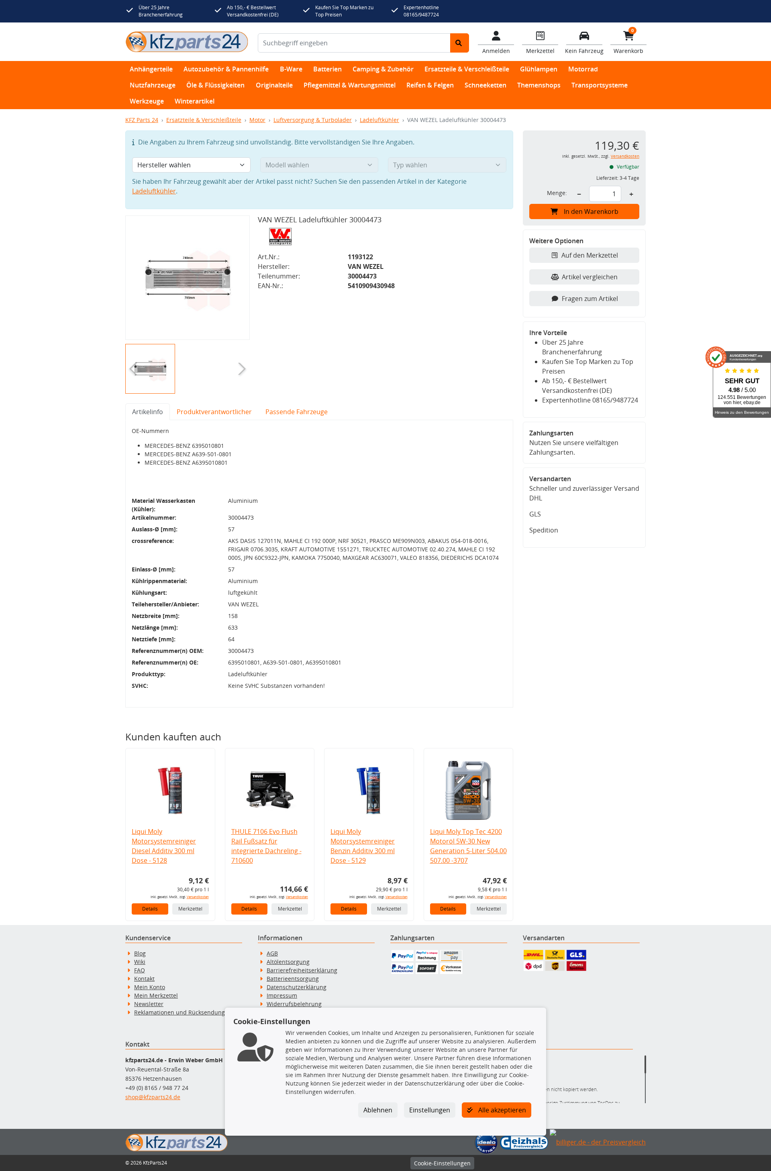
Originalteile (274, 85)
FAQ (139, 970)
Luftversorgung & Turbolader (312, 120)
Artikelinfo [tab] (147, 411)
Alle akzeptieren (501, 1110)
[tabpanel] (319, 564)
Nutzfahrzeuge (152, 85)
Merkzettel (190, 908)
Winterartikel (194, 101)
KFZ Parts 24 (141, 120)
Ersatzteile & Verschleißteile (466, 69)
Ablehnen (377, 1110)
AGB (272, 953)
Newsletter (148, 1004)
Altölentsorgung (288, 962)
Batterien (327, 69)
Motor (257, 120)
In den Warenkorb (591, 211)
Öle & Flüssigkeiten (215, 85)
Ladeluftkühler (379, 120)
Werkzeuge (147, 101)
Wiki (139, 962)
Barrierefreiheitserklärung (302, 970)
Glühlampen (538, 69)
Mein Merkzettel (156, 995)
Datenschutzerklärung (296, 987)
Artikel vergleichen (590, 276)
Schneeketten (485, 85)
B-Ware (291, 69)
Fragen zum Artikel (590, 298)
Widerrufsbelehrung (294, 1004)
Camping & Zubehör (383, 69)
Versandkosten (198, 897)
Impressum (282, 995)
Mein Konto (149, 987)
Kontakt (144, 978)
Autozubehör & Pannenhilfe (226, 69)
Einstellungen (429, 1110)
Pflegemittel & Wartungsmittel (350, 85)
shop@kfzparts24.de (152, 1097)
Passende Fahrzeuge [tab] (296, 411)
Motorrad (583, 69)
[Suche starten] (459, 43)
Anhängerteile (151, 69)
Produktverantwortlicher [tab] (214, 411)
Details (150, 908)
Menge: (557, 193)
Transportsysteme (599, 85)
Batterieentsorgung (293, 978)
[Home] (186, 42)
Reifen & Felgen (430, 85)
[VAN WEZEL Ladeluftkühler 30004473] (187, 277)
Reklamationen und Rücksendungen (183, 1012)
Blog (140, 953)
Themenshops (539, 85)
